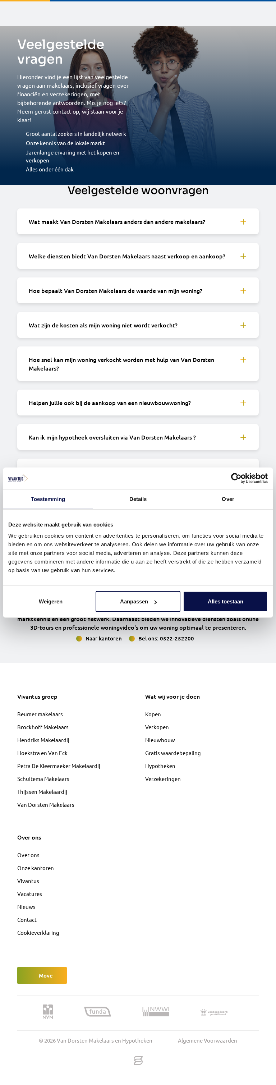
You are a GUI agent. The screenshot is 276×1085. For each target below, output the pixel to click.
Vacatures (29, 893)
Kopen (153, 714)
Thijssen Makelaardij (42, 791)
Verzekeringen (163, 778)
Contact (27, 919)
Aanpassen (134, 601)
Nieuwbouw (160, 739)
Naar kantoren (104, 638)
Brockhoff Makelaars (43, 726)
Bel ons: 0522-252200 (166, 638)
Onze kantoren (35, 867)
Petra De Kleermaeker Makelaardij (58, 765)
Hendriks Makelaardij (43, 739)
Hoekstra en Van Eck (42, 752)
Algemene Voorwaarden (207, 1040)
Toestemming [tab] (48, 499)
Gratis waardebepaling (173, 752)
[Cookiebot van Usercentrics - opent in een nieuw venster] (236, 478)
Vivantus (28, 880)
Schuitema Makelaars (43, 778)
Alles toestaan (225, 601)
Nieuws (26, 906)
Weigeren (51, 601)
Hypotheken (160, 765)
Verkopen (157, 726)
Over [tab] (228, 499)
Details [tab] (138, 499)
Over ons (28, 854)
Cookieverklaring (38, 932)
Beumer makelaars (40, 714)
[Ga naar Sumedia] (138, 1060)
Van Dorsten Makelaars (45, 804)
